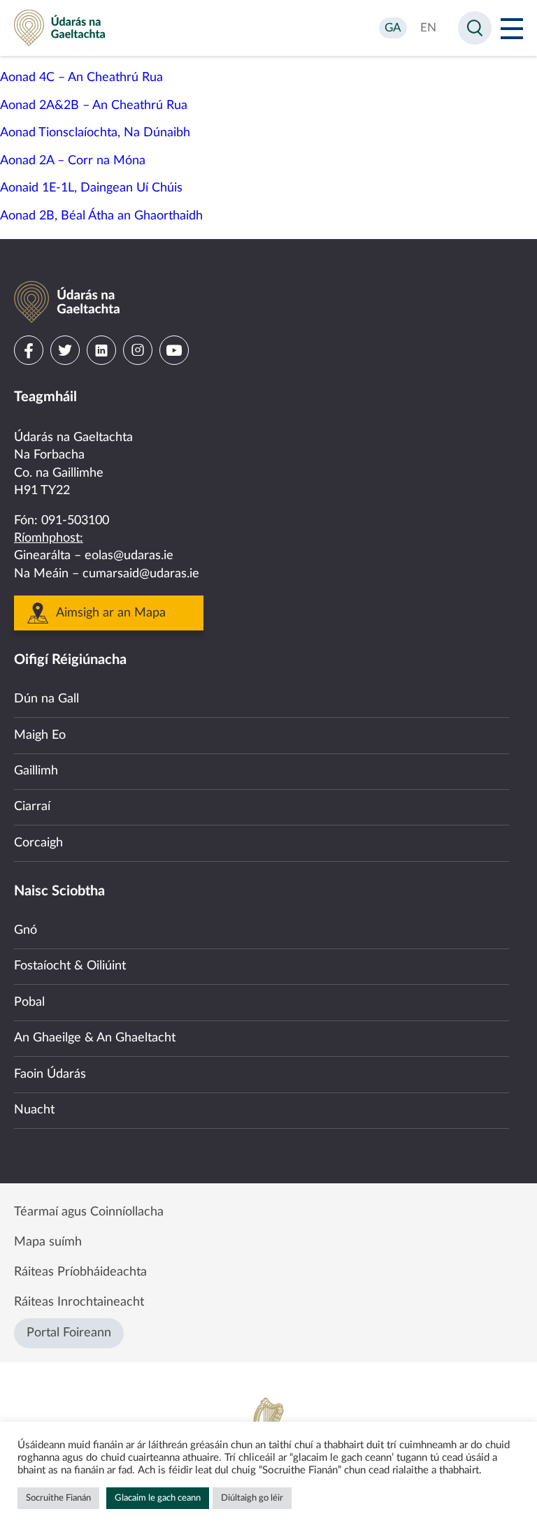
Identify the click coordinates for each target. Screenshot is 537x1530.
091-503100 (75, 520)
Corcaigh (38, 843)
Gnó (25, 930)
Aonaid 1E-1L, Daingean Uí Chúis (91, 188)
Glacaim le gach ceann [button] (158, 1498)
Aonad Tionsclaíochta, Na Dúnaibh (95, 133)
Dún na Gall (46, 699)
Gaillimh (36, 771)
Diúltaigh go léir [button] (252, 1498)
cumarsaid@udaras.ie (141, 574)
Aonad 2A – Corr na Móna (72, 160)
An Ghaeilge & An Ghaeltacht (95, 1038)
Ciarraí (32, 806)
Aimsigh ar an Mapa (111, 613)
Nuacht (34, 1110)
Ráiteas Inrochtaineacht (79, 1302)
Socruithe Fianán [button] (58, 1498)
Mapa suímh (48, 1242)
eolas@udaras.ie (129, 555)
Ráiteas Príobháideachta (80, 1272)
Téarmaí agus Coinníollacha (89, 1212)
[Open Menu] (512, 28)
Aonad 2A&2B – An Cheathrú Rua (93, 105)
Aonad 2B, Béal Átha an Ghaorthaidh (101, 216)
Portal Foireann (69, 1333)
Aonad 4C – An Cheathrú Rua (81, 77)
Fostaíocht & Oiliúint (70, 966)
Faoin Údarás (50, 1074)
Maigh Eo (40, 735)
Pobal (29, 1002)
